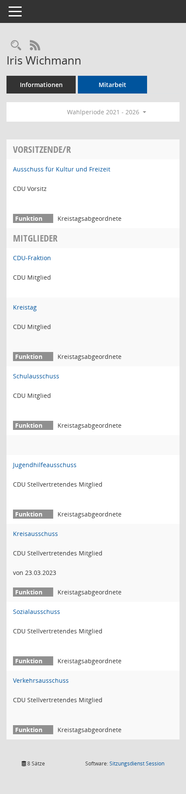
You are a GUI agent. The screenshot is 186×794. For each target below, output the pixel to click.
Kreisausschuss (35, 533)
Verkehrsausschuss (41, 680)
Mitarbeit (112, 85)
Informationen (41, 85)
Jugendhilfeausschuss (45, 465)
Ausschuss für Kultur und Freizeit (61, 169)
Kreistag (25, 307)
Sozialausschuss (36, 611)
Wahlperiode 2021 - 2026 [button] (104, 112)
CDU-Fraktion (32, 258)
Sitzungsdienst (136, 763)
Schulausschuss (36, 376)
